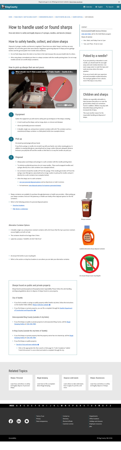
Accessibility (12, 438)
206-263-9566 (86, 34)
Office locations (94, 419)
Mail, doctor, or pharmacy (20, 209)
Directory (65, 419)
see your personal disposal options (30, 182)
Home (10, 17)
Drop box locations (18, 205)
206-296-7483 (31, 324)
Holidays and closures (96, 421)
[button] (119, 2)
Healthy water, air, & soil (62, 17)
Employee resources (95, 424)
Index (11, 406)
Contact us (66, 416)
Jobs (90, 426)
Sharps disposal (78, 17)
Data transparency (42, 421)
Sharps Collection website (41, 305)
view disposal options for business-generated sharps (45, 185)
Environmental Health (46, 17)
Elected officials (68, 421)
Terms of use (40, 416)
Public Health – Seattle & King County (25, 17)
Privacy (38, 419)
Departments (93, 416)
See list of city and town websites (26, 344)
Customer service (68, 424)
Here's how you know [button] (75, 2)
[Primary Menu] (118, 7)
